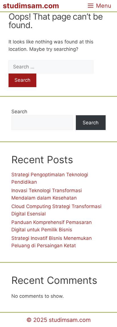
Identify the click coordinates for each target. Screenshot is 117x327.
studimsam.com (31, 5)
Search (19, 111)
